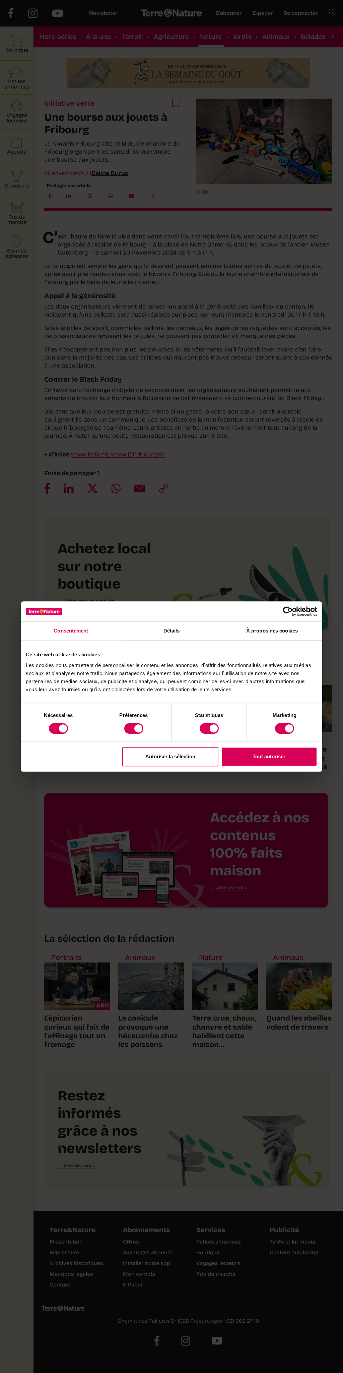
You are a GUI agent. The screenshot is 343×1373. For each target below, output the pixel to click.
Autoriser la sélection (170, 756)
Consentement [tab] (71, 631)
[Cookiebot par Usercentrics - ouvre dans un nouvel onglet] (288, 611)
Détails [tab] (171, 631)
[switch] (133, 728)
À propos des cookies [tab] (272, 631)
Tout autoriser (269, 756)
